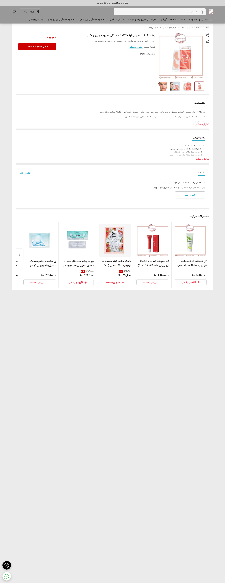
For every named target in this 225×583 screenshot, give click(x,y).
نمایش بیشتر (202, 124)
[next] (19, 255)
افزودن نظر (25, 173)
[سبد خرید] (14, 12)
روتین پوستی (153, 27)
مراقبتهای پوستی (169, 27)
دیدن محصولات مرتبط (37, 46)
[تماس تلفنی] (6, 565)
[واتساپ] (6, 576)
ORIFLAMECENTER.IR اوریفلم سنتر (195, 27)
